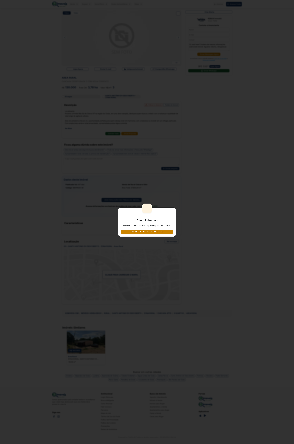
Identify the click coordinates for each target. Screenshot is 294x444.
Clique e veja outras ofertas (147, 232)
